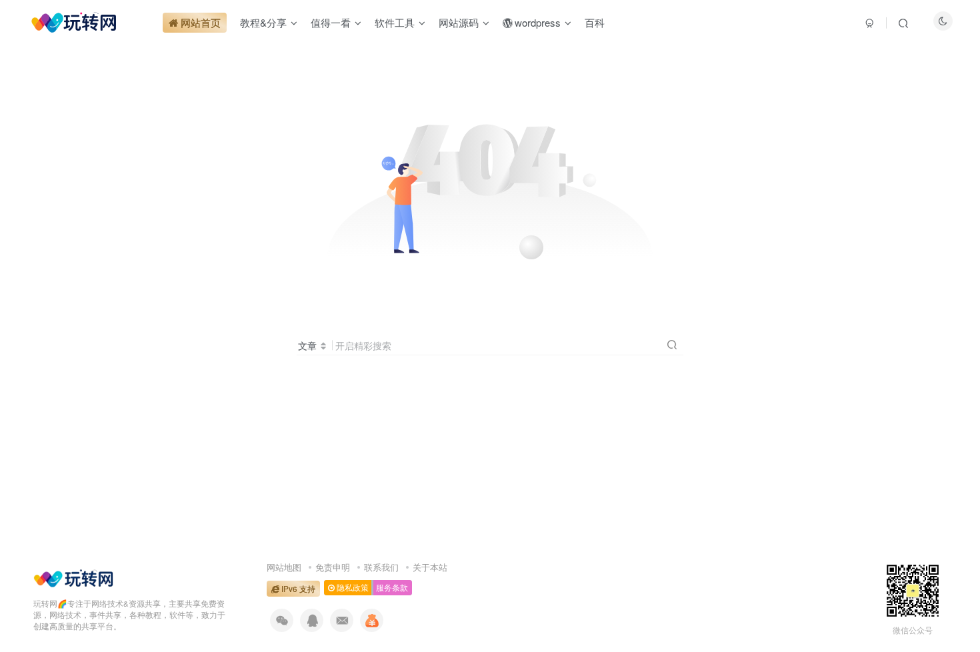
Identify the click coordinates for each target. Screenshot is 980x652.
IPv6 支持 (297, 588)
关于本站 (430, 567)
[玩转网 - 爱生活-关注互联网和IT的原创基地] (73, 577)
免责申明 (332, 567)
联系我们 (381, 567)
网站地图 (284, 567)
